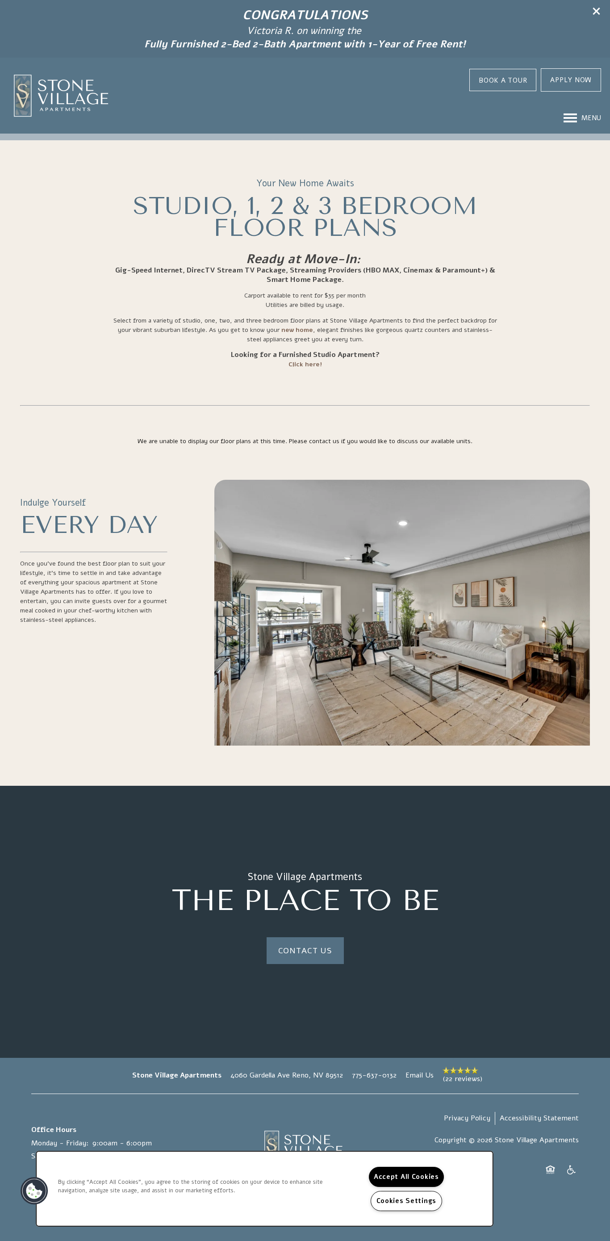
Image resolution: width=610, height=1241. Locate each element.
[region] (264, 1189)
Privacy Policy (467, 1118)
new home (297, 330)
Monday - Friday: (59, 1143)
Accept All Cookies (406, 1176)
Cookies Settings (406, 1200)
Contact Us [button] (305, 950)
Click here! (305, 364)
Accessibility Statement (539, 1118)
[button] (596, 11)
